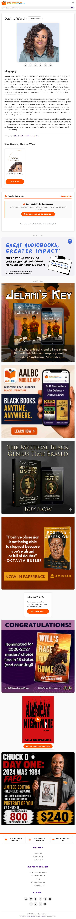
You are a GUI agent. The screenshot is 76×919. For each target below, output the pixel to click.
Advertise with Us (38, 876)
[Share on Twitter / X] (45, 65)
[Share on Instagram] (30, 65)
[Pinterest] (40, 904)
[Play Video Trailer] (38, 719)
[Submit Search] (71, 8)
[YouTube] (31, 899)
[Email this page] (50, 65)
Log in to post (66, 196)
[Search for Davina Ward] (38, 42)
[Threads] (45, 899)
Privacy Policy (38, 856)
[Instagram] (26, 899)
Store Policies (38, 860)
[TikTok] (31, 904)
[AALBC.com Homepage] (13, 3)
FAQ (38, 879)
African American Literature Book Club (32, 916)
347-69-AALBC (39, 885)
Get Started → (38, 611)
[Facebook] (35, 899)
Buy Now (15, 182)
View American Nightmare (39, 746)
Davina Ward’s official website (26, 136)
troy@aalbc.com (39, 882)
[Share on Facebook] (25, 65)
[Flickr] (45, 904)
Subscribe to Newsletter (38, 872)
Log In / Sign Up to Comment (39, 214)
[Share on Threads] (35, 65)
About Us (38, 853)
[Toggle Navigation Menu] (73, 3)
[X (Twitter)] (40, 899)
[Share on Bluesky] (40, 65)
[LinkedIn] (35, 904)
